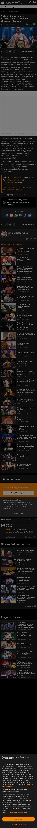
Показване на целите (18, 824)
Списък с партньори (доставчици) (14, 812)
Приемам (18, 819)
